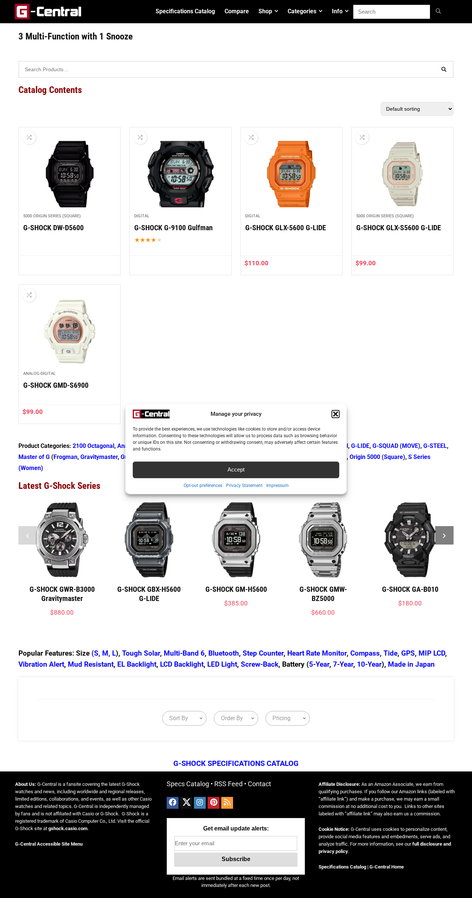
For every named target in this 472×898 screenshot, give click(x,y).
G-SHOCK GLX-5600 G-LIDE (285, 227)
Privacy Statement (244, 485)
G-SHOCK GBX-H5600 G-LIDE (149, 594)
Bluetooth (223, 653)
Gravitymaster (99, 456)
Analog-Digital (39, 373)
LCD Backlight (182, 664)
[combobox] (184, 718)
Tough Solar (141, 653)
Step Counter (263, 653)
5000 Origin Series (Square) (52, 216)
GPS (408, 653)
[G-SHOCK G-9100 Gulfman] (180, 174)
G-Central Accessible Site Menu (49, 844)
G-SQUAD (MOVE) (396, 445)
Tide (391, 653)
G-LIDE (360, 445)
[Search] (439, 12)
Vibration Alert (41, 664)
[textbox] (177, 718)
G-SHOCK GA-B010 (410, 589)
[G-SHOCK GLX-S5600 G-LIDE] (402, 174)
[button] (335, 414)
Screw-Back (259, 664)
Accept (236, 469)
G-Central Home (386, 867)
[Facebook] (172, 803)
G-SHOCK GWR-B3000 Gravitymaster (62, 594)
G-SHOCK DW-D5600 (53, 227)
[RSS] (227, 803)
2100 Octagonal (93, 445)
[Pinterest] (213, 803)
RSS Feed (228, 784)
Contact (259, 784)
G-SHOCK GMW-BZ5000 (323, 594)
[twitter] (186, 803)
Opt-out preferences (203, 485)
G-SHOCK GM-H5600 (236, 589)
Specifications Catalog (185, 11)
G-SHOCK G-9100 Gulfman (173, 227)
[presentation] (27, 535)
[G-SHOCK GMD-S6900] (69, 331)
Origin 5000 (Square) (377, 456)
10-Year (369, 664)
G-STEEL (435, 445)
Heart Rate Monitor (317, 653)
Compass (365, 653)
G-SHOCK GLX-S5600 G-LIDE (398, 227)
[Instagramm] (200, 803)
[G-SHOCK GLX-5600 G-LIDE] (291, 174)
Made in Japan (411, 664)
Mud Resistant (91, 664)
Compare (237, 11)
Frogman (65, 456)
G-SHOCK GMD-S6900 (55, 385)
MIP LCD (432, 653)
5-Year (319, 664)
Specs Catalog (188, 784)
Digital (141, 216)
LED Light (222, 664)
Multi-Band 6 (184, 653)
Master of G (34, 456)
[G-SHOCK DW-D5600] (69, 174)
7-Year (343, 664)
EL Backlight (136, 664)
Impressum (277, 485)
